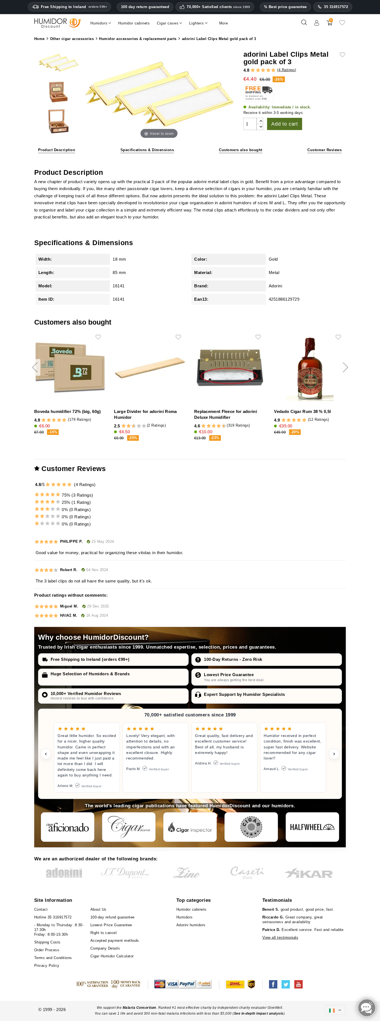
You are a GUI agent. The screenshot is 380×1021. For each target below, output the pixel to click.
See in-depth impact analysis (258, 1013)
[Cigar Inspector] (190, 827)
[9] (141, 426)
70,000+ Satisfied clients (218, 7)
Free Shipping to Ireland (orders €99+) (90, 659)
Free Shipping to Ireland (74, 7)
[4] (268, 70)
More (223, 23)
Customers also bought (240, 150)
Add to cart (284, 124)
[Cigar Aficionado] (67, 827)
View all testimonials (280, 937)
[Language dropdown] (335, 1009)
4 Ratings (286, 70)
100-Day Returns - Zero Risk (233, 659)
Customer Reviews (324, 150)
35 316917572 (336, 7)
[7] (136, 426)
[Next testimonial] (334, 754)
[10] (144, 426)
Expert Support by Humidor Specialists (244, 694)
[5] (273, 70)
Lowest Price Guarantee (229, 674)
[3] (263, 70)
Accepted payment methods (114, 940)
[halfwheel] (312, 827)
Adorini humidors (191, 925)
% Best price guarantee (285, 7)
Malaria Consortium (139, 1008)
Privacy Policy (47, 965)
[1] (253, 70)
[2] (258, 70)
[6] (214, 426)
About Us (98, 909)
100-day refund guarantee (112, 917)
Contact (41, 909)
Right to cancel (103, 933)
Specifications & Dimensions (147, 150)
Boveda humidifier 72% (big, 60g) (67, 411)
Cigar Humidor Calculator (112, 956)
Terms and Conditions (53, 958)
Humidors (184, 917)
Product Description (56, 150)
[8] (139, 426)
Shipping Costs (47, 942)
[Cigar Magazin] (251, 827)
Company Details (105, 948)
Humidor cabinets (191, 909)
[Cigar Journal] (129, 827)
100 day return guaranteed (145, 7)
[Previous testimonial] (46, 754)
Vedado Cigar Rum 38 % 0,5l (302, 411)
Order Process (47, 950)
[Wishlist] (342, 24)
